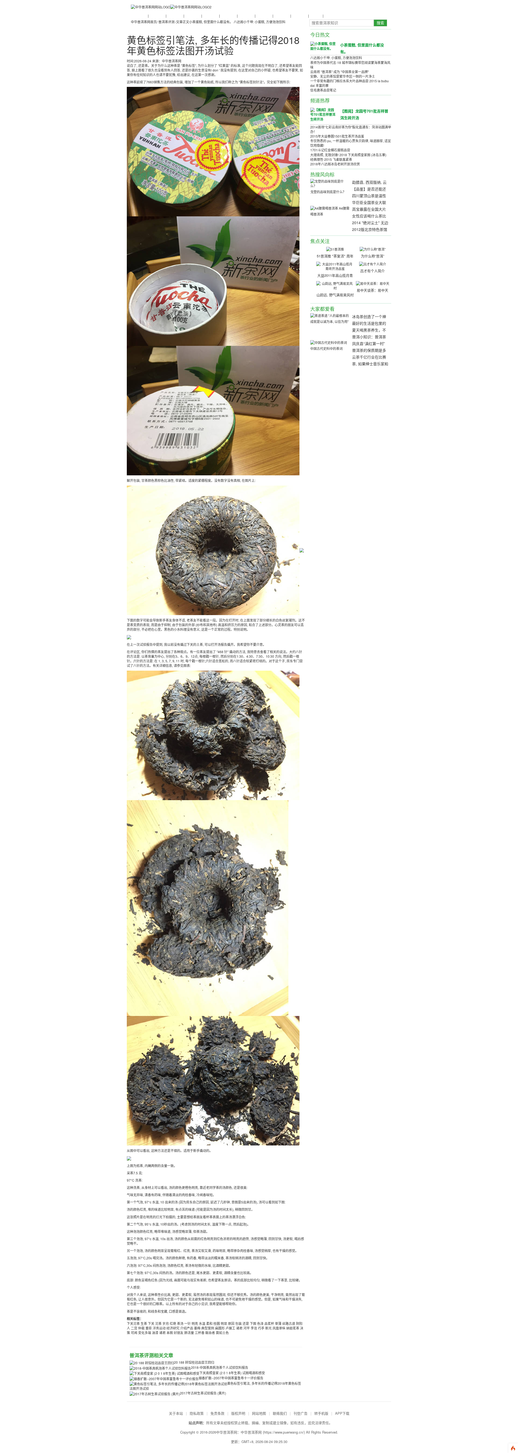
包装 (238, 1323)
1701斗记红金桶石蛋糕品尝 (330, 150)
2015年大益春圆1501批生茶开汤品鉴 (337, 136)
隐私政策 (197, 1413)
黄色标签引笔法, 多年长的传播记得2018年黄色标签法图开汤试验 (213, 45)
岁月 (165, 1323)
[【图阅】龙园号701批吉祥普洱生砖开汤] (323, 114)
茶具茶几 (329, 15)
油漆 (155, 1332)
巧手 (261, 1328)
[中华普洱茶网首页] (150, 6)
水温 (202, 1323)
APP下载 (342, 1413)
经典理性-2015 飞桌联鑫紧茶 (331, 159)
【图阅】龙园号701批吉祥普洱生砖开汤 (364, 114)
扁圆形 (220, 1328)
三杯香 (200, 1332)
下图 (253, 1323)
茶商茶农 (315, 15)
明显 (224, 1323)
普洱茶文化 (174, 15)
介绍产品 (186, 1328)
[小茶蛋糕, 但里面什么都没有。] (323, 45)
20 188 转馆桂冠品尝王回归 (194, 1362)
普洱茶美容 (299, 15)
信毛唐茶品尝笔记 (323, 90)
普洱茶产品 (263, 15)
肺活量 (189, 1332)
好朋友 (178, 1332)
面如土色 (222, 1332)
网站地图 (259, 1413)
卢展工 (230, 1328)
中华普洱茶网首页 (144, 21)
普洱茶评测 (246, 15)
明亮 (195, 1323)
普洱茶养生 (210, 15)
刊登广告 (301, 1413)
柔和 (209, 1323)
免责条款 (217, 1413)
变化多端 (144, 1332)
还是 (246, 1323)
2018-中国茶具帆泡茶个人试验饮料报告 (219, 1367)
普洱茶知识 (157, 15)
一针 (187, 1323)
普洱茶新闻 (139, 15)
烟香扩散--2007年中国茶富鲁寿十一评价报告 (231, 1378)
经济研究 (172, 1328)
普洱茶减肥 (281, 15)
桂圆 (216, 1323)
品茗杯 (269, 1323)
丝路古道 (288, 1323)
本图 (169, 1332)
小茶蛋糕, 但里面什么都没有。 (211, 21)
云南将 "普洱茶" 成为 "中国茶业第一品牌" (339, 71)
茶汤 (180, 1323)
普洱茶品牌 (228, 15)
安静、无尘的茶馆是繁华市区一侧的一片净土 (342, 76)
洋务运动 (159, 1328)
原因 (231, 1323)
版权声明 (238, 1413)
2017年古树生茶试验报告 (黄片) (203, 1393)
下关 (151, 1323)
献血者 (210, 1332)
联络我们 (280, 1413)
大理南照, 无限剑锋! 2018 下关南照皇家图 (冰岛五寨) (348, 154)
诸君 (239, 1328)
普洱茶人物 (192, 15)
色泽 (260, 1323)
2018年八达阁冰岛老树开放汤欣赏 (335, 164)
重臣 (148, 1328)
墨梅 (197, 1328)
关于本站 (176, 1413)
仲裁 (141, 1328)
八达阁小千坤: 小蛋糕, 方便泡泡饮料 (259, 21)
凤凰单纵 (278, 1328)
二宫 (134, 1328)
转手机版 (321, 1413)
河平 (246, 1328)
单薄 (278, 1323)
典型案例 (207, 1328)
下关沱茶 (133, 1323)
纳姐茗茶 (292, 1328)
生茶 (144, 1323)
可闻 (134, 1332)
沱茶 (158, 1323)
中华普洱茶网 (251, 1432)
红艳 (173, 1323)
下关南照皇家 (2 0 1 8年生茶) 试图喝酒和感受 (232, 1372)
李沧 (254, 1328)
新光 (268, 1328)
